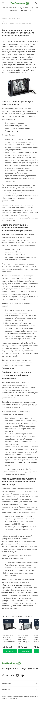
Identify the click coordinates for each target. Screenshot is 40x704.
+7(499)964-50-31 (9, 668)
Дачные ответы (14, 18)
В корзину (9, 651)
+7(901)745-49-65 (30, 668)
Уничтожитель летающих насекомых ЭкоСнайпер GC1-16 (24, 639)
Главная (4, 18)
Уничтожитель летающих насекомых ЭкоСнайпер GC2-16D (9, 639)
